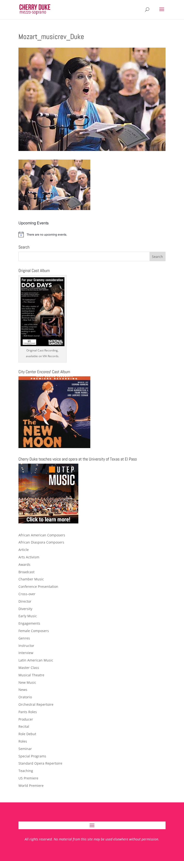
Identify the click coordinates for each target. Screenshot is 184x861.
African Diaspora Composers (41, 542)
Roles (22, 741)
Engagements (29, 623)
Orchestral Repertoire (35, 704)
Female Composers (33, 630)
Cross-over (26, 594)
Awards (24, 564)
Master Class (28, 667)
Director (24, 601)
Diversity (25, 608)
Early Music (27, 616)
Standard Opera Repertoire (40, 763)
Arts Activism (28, 557)
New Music (27, 682)
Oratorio (25, 697)
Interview (25, 652)
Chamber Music (31, 579)
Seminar (25, 748)
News (22, 689)
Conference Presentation (38, 586)
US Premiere (28, 778)
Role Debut (27, 734)
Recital (23, 726)
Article (23, 549)
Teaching (25, 770)
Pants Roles (27, 712)
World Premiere (31, 785)
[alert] (92, 234)
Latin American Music (35, 660)
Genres (24, 638)
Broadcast (26, 572)
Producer (25, 719)
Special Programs (32, 756)
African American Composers (41, 535)
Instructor (26, 645)
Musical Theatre (31, 675)
